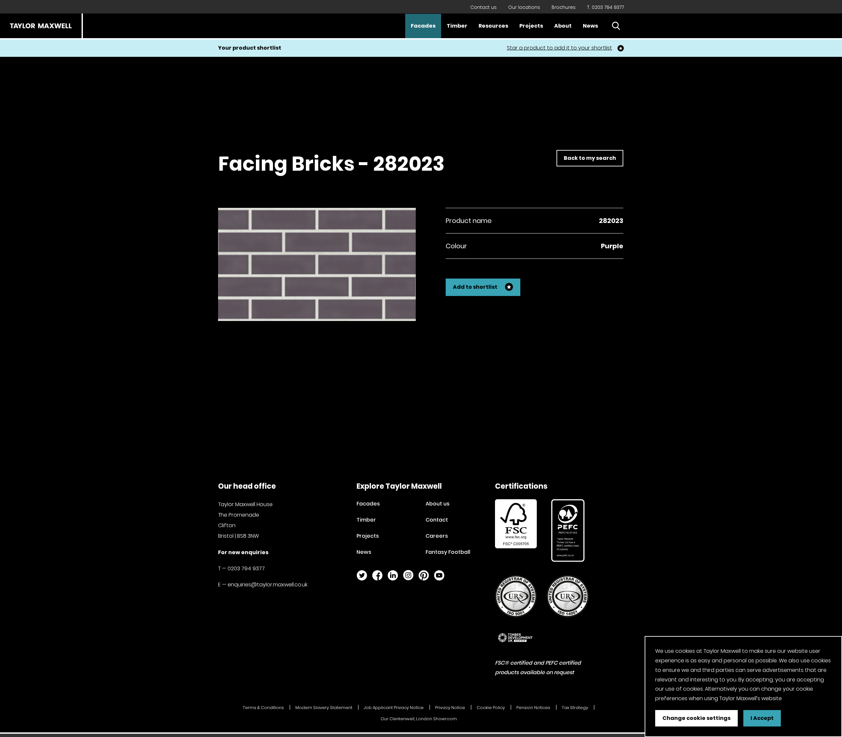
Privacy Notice (450, 707)
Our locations (524, 7)
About (563, 26)
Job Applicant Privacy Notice (394, 707)
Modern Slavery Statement (323, 707)
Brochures (564, 7)
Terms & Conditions (263, 707)
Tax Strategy (575, 707)
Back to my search (590, 158)
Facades (423, 26)
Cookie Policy (491, 707)
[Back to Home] (41, 25)
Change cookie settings (696, 718)
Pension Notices (533, 707)
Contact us (483, 7)
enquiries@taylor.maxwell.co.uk (268, 584)
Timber (457, 26)
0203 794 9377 (246, 568)
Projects (531, 26)
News (590, 26)
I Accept (762, 718)
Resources (493, 26)
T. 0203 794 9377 (605, 7)
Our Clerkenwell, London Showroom (419, 719)
